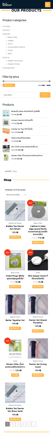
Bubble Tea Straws (15, 60)
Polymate (6, 34)
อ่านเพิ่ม (15, 375)
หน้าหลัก (8, 171)
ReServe (6, 57)
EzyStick (6, 30)
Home (10, 43)
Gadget (11, 40)
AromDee (6, 26)
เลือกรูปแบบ (37, 286)
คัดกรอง (9, 85)
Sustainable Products (16, 47)
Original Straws (14, 64)
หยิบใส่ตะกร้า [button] (15, 237)
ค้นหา (45, 95)
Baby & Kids (12, 37)
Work (10, 53)
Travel (10, 50)
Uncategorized (9, 67)
